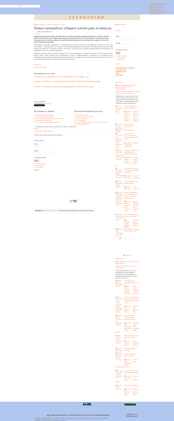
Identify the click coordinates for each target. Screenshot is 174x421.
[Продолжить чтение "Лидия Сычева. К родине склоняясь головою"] (119, 339)
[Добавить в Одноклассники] (157, 11)
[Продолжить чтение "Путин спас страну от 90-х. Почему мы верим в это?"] (119, 374)
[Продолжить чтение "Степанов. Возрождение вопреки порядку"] (119, 184)
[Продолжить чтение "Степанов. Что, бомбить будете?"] (128, 378)
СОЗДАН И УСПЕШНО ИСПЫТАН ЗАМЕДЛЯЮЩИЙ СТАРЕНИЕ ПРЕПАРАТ (62, 87)
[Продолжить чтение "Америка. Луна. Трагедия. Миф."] (128, 309)
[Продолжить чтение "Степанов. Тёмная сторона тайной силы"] (128, 160)
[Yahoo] (118, 33)
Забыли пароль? (40, 163)
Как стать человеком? (82, 118)
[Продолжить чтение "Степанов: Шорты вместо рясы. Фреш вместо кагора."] (128, 326)
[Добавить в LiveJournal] (156, 7)
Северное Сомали (129, 130)
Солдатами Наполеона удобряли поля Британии (50, 118)
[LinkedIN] (37, 137)
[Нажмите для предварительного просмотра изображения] (49, 24)
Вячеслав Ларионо (39, 67)
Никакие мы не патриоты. (131, 385)
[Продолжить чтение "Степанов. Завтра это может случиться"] (119, 357)
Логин (36, 144)
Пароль (36, 151)
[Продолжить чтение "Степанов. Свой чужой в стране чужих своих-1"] (119, 217)
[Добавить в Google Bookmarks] (43, 418)
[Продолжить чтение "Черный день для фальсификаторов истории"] (119, 283)
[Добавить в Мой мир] (155, 9)
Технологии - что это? (82, 115)
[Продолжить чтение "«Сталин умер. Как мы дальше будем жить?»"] (119, 109)
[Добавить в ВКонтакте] (156, 5)
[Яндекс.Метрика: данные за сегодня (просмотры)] (121, 24)
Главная (44, 210)
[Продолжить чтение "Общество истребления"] (128, 143)
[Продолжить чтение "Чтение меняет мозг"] (128, 187)
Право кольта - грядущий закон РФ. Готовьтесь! (136, 289)
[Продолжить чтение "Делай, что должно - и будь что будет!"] (128, 391)
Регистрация (39, 167)
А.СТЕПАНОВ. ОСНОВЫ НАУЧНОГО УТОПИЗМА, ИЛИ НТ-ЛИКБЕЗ (59, 77)
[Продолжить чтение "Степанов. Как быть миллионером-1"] (119, 126)
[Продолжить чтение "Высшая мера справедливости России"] (128, 362)
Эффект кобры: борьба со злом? (45, 115)
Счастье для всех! (81, 120)
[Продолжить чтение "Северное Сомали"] (119, 130)
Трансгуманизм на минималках (45, 116)
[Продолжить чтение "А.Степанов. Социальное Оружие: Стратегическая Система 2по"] (119, 173)
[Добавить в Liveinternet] (156, 13)
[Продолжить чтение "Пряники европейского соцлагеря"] (119, 350)
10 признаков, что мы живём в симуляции (48, 122)
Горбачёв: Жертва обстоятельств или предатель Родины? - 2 (130, 317)
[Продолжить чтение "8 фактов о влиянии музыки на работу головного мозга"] (128, 206)
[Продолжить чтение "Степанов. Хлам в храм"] (128, 176)
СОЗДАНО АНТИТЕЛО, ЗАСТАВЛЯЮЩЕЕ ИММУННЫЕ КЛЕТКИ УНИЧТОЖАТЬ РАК (66, 81)
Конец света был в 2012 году (44, 120)
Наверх (36, 128)
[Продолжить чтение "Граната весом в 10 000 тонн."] (128, 343)
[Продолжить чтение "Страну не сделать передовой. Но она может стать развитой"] (128, 116)
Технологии (47, 103)
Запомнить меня (40, 157)
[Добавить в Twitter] (59, 418)
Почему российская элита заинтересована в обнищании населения (131, 152)
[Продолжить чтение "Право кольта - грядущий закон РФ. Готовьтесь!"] (128, 290)
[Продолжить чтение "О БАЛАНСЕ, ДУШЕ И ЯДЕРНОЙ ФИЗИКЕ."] (128, 223)
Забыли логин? (40, 165)
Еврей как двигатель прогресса (85, 116)
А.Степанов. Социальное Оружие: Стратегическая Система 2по (131, 170)
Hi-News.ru (37, 65)
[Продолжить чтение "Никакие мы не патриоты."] (119, 387)
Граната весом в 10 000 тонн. (136, 343)
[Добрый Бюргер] (127, 245)
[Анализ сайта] (73, 201)
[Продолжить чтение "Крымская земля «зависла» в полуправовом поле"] (119, 232)
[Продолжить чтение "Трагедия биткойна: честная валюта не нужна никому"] (128, 262)
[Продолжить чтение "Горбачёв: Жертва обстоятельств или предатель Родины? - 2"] (119, 320)
